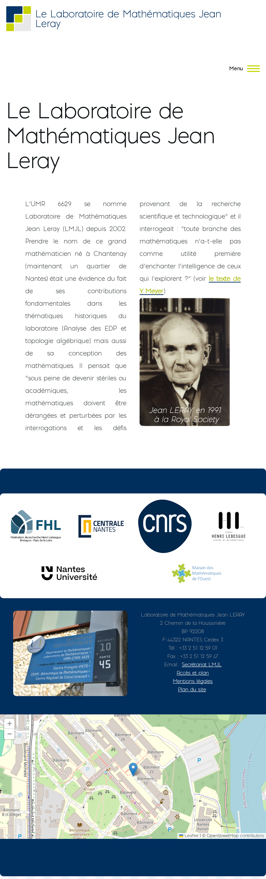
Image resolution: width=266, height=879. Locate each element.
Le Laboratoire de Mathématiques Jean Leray (128, 18)
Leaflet (190, 835)
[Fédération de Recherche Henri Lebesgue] (37, 526)
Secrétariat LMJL (202, 664)
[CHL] (228, 526)
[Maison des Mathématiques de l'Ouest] (196, 573)
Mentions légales (193, 681)
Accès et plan (193, 672)
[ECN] (101, 526)
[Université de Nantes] (69, 573)
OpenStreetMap (223, 835)
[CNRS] (165, 526)
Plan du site (192, 689)
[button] (133, 769)
